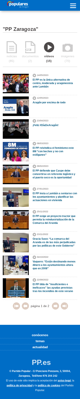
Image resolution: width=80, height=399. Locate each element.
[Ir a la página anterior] (25, 308)
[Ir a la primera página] (16, 308)
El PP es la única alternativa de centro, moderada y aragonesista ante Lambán (53, 83)
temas (40, 341)
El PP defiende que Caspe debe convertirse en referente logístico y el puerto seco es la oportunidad (54, 174)
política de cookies (49, 385)
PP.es (41, 362)
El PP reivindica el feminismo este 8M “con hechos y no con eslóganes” (53, 151)
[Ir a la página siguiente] (55, 308)
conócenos (40, 335)
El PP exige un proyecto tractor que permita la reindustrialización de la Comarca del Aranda (54, 219)
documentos (30, 58)
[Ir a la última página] (64, 308)
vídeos (49, 58)
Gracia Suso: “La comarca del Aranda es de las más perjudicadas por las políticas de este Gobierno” (54, 242)
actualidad (40, 347)
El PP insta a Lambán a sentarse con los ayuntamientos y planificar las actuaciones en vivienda (55, 197)
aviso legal (64, 380)
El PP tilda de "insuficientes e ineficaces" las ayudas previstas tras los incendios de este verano (53, 288)
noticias (12, 58)
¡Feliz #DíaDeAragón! (45, 125)
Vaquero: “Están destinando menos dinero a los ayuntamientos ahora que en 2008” (54, 265)
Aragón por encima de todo (49, 102)
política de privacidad (19, 385)
